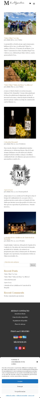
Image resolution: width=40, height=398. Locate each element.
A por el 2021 (8, 190)
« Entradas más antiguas (11, 262)
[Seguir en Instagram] (20, 348)
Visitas (20, 40)
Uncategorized (23, 192)
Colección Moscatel (11, 142)
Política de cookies (10, 395)
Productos (22, 144)
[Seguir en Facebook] (16, 348)
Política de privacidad (21, 395)
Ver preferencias (20, 391)
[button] (37, 362)
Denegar (20, 386)
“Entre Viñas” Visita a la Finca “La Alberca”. (18, 85)
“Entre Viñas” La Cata (11, 38)
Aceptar (20, 381)
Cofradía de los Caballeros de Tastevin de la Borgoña (19, 238)
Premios (22, 241)
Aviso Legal (31, 395)
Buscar (33, 265)
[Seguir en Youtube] (23, 348)
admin (8, 40)
